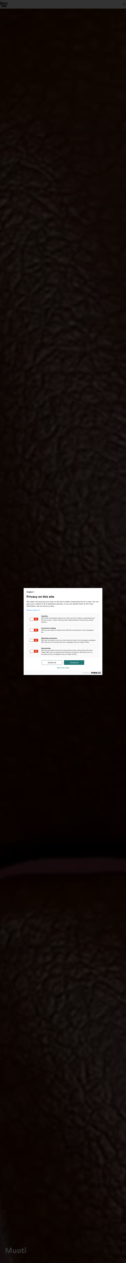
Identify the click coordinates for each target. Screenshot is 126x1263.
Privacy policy (32, 610)
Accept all (74, 662)
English (30, 592)
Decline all (52, 662)
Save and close (63, 668)
